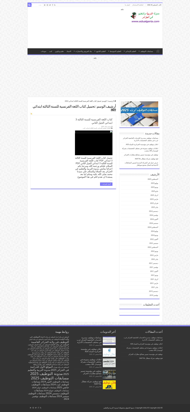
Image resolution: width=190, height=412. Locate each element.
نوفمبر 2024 (154, 215)
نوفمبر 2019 (154, 295)
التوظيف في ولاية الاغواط (47, 337)
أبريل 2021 (154, 279)
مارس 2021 (154, 283)
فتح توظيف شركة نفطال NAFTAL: (146, 159)
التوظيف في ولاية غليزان (54, 362)
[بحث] (29, 5)
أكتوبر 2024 (154, 219)
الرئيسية (111, 101)
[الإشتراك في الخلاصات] (31, 114)
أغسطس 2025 (153, 179)
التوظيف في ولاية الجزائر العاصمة (50, 342)
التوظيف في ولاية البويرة (51, 339)
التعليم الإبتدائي (130, 51)
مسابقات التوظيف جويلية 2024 (56, 390)
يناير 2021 (154, 287)
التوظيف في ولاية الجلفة (59, 345)
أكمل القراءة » (106, 184)
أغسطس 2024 (153, 227)
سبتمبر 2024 (153, 223)
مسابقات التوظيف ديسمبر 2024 (51, 392)
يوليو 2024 (154, 231)
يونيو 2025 (154, 187)
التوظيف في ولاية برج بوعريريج (42, 353)
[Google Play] (45, 5)
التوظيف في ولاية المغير (56, 349)
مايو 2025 (154, 191)
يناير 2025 (154, 207)
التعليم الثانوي (101, 51)
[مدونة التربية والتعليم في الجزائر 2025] (145, 17)
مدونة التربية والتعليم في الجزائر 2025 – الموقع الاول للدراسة (158, 51)
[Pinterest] (47, 5)
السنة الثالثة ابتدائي (91, 128)
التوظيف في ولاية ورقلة (42, 364)
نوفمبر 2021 (154, 267)
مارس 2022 (154, 255)
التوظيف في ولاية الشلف (42, 345)
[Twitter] (50, 5)
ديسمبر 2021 (153, 263)
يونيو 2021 (154, 275)
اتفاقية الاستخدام (137, 5)
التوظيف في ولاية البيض (36, 339)
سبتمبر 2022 (153, 243)
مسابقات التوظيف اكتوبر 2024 (55, 381)
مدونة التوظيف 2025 (46, 373)
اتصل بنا (127, 5)
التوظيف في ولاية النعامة (42, 349)
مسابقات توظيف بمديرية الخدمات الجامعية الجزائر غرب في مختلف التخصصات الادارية (89, 339)
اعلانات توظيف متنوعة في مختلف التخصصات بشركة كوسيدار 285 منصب (90, 361)
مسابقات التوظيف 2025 (50, 378)
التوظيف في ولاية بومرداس (42, 354)
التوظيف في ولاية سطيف (61, 360)
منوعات (43, 51)
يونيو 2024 (154, 235)
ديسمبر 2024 (153, 211)
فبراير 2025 (154, 203)
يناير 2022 (154, 259)
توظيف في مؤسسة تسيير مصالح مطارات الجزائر (141, 155)
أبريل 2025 (154, 195)
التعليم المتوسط (115, 51)
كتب (50, 51)
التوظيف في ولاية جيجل (39, 358)
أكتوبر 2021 (154, 271)
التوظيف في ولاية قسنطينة (37, 362)
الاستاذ (69, 51)
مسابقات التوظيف (146, 51)
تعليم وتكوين (59, 51)
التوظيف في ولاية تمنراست (50, 356)
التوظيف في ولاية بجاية (61, 352)
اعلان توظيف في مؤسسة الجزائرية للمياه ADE (142, 144)
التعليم (109, 128)
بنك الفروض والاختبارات (83, 51)
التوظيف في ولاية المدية (50, 347)
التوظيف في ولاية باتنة (37, 350)
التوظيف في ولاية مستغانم (60, 364)
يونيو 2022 (154, 251)
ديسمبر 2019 (153, 291)
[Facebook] (52, 5)
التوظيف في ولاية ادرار (62, 337)
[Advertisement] (76, 28)
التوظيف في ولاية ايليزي (52, 350)
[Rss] (55, 5)
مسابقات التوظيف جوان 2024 (44, 387)
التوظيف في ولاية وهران (61, 367)
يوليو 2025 (154, 183)
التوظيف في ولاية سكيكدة (44, 360)
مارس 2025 (154, 199)
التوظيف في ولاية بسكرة (61, 354)
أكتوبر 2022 (154, 239)
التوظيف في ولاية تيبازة (55, 358)
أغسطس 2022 (153, 247)
